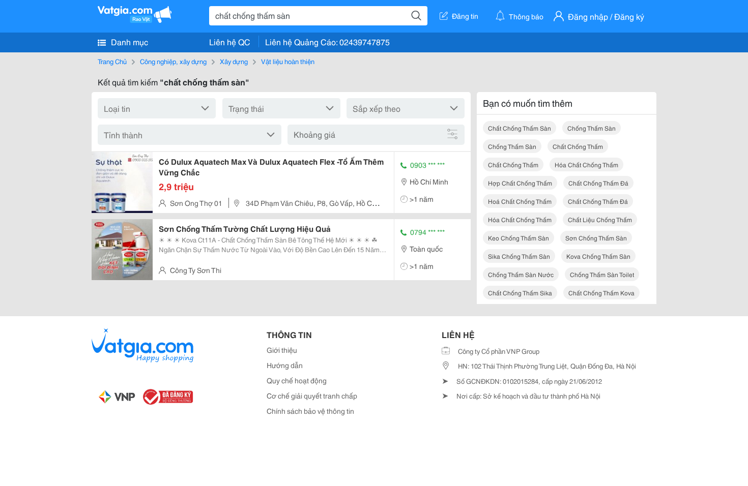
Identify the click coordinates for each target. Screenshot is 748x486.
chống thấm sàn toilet (602, 274)
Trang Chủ (112, 61)
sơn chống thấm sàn (596, 237)
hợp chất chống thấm (520, 182)
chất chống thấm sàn (519, 128)
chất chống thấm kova (601, 292)
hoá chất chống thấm (520, 201)
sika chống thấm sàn (519, 256)
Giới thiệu (282, 350)
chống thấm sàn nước (521, 274)
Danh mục (128, 41)
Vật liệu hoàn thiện (287, 61)
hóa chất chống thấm (586, 164)
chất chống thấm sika (520, 292)
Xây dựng (234, 61)
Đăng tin (465, 16)
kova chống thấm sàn (598, 256)
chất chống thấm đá (598, 182)
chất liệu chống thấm (600, 219)
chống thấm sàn (591, 128)
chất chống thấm (578, 146)
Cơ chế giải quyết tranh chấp (312, 395)
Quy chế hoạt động (297, 380)
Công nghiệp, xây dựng (173, 61)
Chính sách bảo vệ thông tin (310, 411)
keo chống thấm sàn (518, 237)
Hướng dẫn (285, 365)
